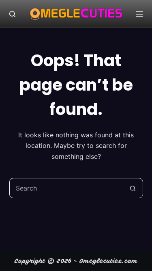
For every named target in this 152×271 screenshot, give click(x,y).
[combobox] (66, 188)
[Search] (12, 14)
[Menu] (139, 14)
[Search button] (133, 188)
